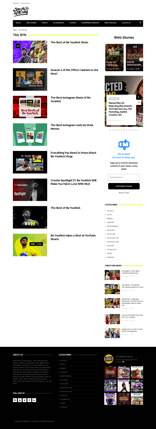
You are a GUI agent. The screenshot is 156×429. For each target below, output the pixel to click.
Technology (111, 250)
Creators (114, 99)
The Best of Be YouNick (65, 207)
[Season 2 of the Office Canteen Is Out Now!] (30, 79)
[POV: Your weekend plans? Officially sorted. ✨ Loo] (110, 372)
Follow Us (126, 23)
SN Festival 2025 (113, 242)
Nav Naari (111, 230)
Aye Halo (110, 211)
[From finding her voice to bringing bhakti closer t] (137, 372)
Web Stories (31, 23)
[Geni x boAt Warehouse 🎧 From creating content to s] (124, 386)
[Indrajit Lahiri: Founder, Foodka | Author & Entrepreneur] (112, 333)
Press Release (110, 23)
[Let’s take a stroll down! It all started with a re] (137, 386)
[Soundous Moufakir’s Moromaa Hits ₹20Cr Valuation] (112, 319)
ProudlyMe (111, 234)
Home (15, 30)
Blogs (18, 23)
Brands (110, 219)
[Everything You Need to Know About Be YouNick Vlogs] (30, 162)
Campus (73, 23)
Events (45, 23)
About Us (16, 3)
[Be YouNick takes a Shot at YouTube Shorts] (30, 245)
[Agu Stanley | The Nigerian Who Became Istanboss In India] (112, 289)
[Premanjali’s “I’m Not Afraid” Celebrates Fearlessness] (112, 275)
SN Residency (58, 23)
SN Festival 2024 (113, 238)
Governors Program (90, 23)
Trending (110, 257)
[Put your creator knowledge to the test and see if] (110, 399)
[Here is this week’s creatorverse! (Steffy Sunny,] (110, 386)
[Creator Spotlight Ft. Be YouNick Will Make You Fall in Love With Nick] (30, 190)
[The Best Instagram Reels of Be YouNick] (30, 107)
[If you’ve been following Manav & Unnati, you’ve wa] (137, 399)
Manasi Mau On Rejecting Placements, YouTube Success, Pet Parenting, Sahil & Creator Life (120, 109)
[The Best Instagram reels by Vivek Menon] (30, 134)
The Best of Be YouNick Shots (69, 42)
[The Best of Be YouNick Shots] (30, 52)
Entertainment (112, 226)
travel (109, 253)
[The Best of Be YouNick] (30, 217)
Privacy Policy (25, 3)
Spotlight (110, 246)
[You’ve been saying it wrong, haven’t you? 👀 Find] (124, 372)
